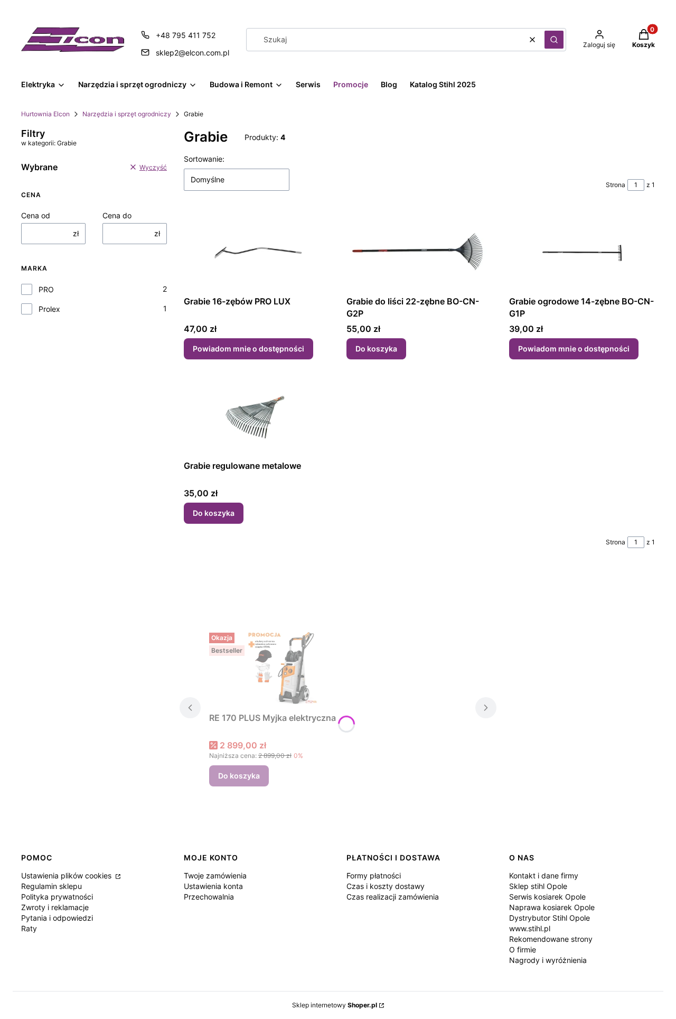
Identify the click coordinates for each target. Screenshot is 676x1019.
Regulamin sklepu (51, 886)
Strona (615, 185)
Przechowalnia (209, 896)
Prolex (49, 308)
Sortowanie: (204, 158)
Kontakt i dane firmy (543, 875)
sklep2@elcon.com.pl (192, 52)
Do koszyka (376, 348)
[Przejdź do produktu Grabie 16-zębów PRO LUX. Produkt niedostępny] (257, 251)
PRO (46, 289)
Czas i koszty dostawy (385, 886)
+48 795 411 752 (185, 35)
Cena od (35, 215)
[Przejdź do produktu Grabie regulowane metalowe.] (257, 416)
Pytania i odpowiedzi (57, 917)
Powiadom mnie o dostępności (248, 348)
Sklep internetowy (334, 1005)
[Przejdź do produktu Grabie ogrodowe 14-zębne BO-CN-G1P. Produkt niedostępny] (582, 251)
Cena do (117, 215)
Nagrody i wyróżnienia (548, 960)
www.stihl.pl (529, 928)
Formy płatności (373, 875)
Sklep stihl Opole (538, 886)
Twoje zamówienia (215, 875)
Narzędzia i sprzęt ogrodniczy (126, 114)
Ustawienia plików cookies (67, 875)
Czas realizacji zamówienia (392, 896)
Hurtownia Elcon (45, 114)
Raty (29, 928)
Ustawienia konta (213, 886)
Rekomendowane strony (551, 938)
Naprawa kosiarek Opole (552, 907)
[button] (554, 40)
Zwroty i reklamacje (55, 907)
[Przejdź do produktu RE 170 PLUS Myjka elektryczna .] (288, 668)
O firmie (522, 949)
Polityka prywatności (57, 896)
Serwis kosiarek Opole (547, 896)
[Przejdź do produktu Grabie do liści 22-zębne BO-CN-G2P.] (419, 251)
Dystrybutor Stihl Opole (549, 917)
